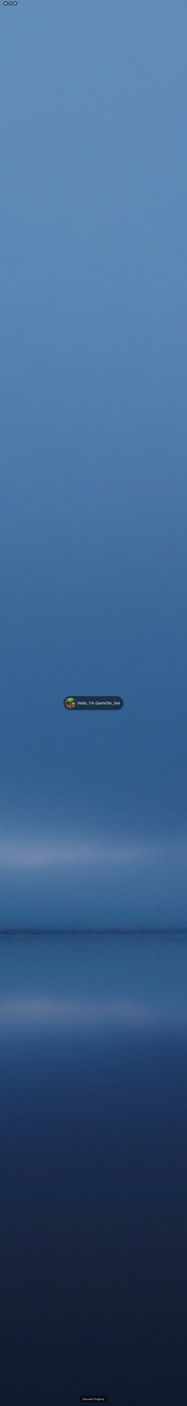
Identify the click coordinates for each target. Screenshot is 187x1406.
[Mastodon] (15, 3)
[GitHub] (10, 3)
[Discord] (5, 3)
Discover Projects (93, 1399)
